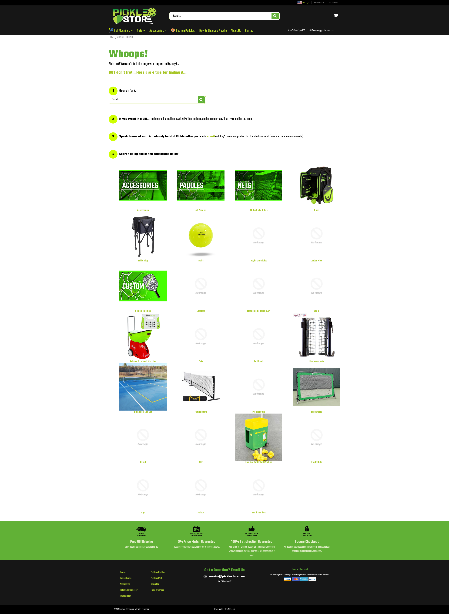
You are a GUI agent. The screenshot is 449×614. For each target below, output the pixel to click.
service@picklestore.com (323, 30)
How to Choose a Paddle (213, 30)
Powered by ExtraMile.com (224, 609)
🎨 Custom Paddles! (183, 30)
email (211, 136)
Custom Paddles (126, 578)
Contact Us (155, 584)
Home (112, 37)
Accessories (156, 30)
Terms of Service (157, 590)
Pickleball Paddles (158, 572)
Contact (249, 30)
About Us (236, 30)
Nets (140, 30)
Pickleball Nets (157, 578)
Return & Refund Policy (129, 590)
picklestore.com (127, 609)
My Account (333, 2)
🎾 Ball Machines (119, 30)
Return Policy (319, 2)
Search (123, 572)
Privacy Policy (125, 596)
